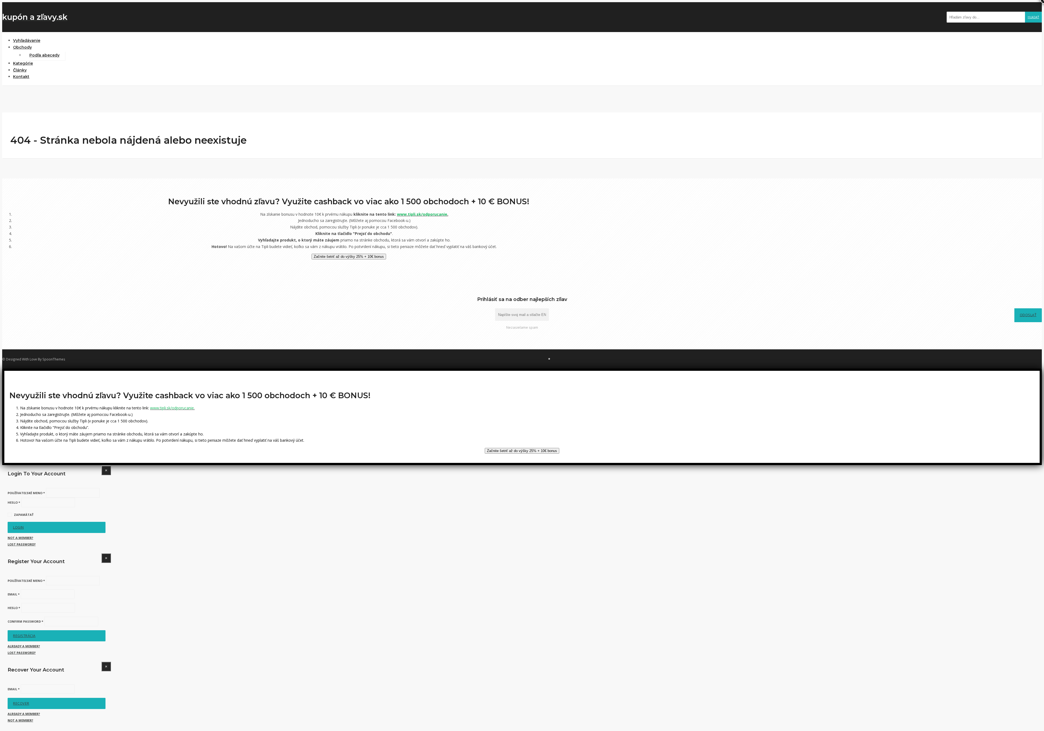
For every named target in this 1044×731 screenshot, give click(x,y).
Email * (14, 594)
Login (18, 527)
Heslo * (14, 502)
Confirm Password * (25, 621)
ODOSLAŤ (1028, 315)
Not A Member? (20, 538)
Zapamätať (23, 515)
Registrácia (24, 635)
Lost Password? (22, 544)
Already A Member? (24, 646)
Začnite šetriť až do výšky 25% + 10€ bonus (349, 257)
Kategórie (23, 63)
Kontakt (21, 76)
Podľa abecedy (44, 55)
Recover (21, 703)
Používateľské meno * (26, 493)
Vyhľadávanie (26, 40)
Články (20, 70)
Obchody (22, 47)
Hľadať (1033, 17)
